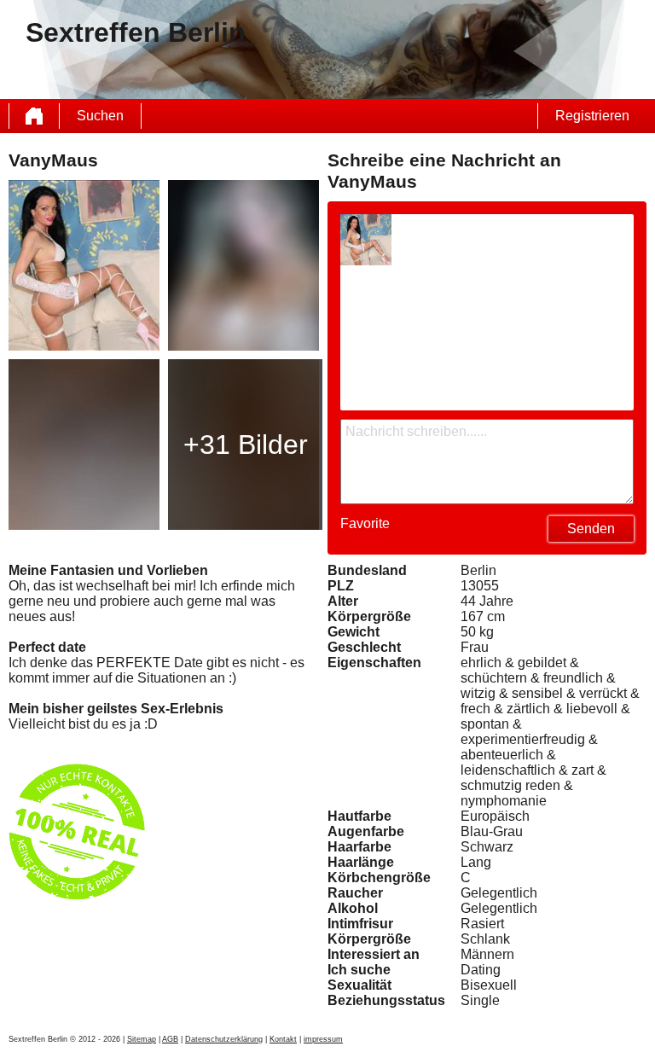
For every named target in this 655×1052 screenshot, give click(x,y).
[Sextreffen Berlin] (34, 116)
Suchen (100, 115)
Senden (591, 528)
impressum (323, 1039)
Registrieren (592, 115)
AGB (170, 1039)
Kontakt (283, 1039)
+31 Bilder (245, 444)
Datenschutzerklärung (224, 1039)
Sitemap (141, 1039)
